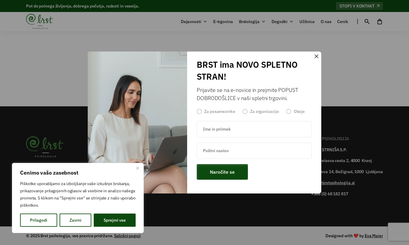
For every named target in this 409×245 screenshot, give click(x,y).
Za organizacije (264, 111)
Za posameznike (219, 111)
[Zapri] (137, 168)
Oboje (299, 111)
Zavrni (75, 220)
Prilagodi (38, 220)
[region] (78, 198)
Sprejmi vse (115, 220)
